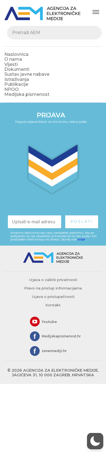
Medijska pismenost (26, 94)
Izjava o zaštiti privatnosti (53, 279)
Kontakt (53, 305)
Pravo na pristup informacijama (53, 288)
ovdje (81, 239)
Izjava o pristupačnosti (53, 296)
